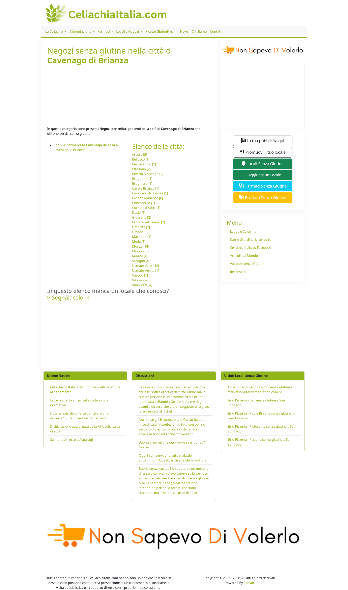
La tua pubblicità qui (265, 140)
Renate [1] (139, 256)
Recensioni (238, 272)
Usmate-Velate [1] (145, 270)
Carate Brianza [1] (145, 188)
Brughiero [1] (142, 183)
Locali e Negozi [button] (128, 31)
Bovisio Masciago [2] (147, 174)
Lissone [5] (140, 232)
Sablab (249, 583)
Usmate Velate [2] (145, 265)
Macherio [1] (141, 236)
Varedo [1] (140, 275)
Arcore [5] (139, 154)
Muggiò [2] (140, 251)
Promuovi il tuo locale (265, 152)
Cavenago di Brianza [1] (150, 193)
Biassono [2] (141, 169)
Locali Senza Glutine (264, 163)
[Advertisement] (129, 95)
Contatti (216, 31)
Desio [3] (138, 212)
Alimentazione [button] (80, 31)
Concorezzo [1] (143, 203)
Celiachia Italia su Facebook (251, 247)
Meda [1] (138, 241)
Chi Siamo (199, 31)
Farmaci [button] (104, 31)
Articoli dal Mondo (244, 255)
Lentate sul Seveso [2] (148, 222)
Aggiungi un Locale (264, 174)
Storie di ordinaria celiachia (250, 239)
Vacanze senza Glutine (247, 263)
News (184, 31)
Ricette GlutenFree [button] (159, 31)
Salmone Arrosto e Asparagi (71, 439)
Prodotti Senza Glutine (265, 197)
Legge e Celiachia (243, 231)
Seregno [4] (141, 261)
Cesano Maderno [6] (147, 198)
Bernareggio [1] (144, 164)
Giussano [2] (141, 217)
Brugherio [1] (142, 178)
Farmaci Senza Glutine (265, 186)
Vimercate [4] (142, 285)
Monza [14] (140, 246)
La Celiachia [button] (54, 31)
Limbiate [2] (141, 227)
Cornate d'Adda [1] (146, 207)
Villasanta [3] (141, 280)
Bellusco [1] (140, 159)
